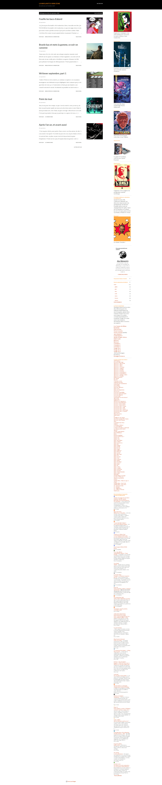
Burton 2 (116, 342)
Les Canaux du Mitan (120, 326)
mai (116, 291)
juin (116, 289)
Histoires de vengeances (120, 401)
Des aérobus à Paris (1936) (120, 675)
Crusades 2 (117, 345)
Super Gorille (117, 446)
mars (116, 296)
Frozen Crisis (117, 396)
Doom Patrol (117, 386)
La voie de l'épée (118, 627)
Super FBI (116, 444)
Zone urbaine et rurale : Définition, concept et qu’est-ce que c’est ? (122, 709)
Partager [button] (41, 36)
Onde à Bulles (117, 719)
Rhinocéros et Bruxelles (119, 513)
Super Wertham (117, 461)
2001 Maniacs (117, 360)
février (116, 298)
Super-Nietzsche (118, 469)
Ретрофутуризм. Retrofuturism (121, 732)
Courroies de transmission (120, 383)
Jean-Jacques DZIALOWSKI (120, 547)
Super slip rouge (118, 454)
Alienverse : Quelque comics (120, 374)
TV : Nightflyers (117, 488)
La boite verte (117, 764)
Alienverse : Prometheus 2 (120, 373)
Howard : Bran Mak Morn (120, 402)
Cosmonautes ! (118, 335)
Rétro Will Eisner (118, 432)
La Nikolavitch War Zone (49, 3)
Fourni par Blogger (71, 781)
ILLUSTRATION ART (119, 597)
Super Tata (116, 458)
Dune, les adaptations (119, 389)
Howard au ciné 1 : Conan (120, 406)
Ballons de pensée (118, 377)
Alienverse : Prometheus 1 (120, 372)
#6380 (115, 564)
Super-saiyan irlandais (119, 471)
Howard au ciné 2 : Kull (119, 407)
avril (116, 293)
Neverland (116, 563)
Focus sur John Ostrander (120, 393)
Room (115, 548)
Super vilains (117, 460)
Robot (115, 434)
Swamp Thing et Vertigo (119, 475)
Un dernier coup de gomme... (121, 608)
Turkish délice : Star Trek (120, 483)
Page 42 (116, 707)
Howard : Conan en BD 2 (120, 405)
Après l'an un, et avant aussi (53, 124)
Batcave (116, 379)
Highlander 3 (117, 400)
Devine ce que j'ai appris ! (120, 661)
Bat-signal (116, 378)
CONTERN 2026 (118, 610)
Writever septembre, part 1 (52, 73)
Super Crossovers (118, 442)
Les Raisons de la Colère (119, 429)
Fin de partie (117, 651)
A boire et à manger (118, 695)
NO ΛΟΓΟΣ (116, 752)
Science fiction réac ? (119, 436)
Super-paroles (117, 470)
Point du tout (45, 99)
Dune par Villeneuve (118, 387)
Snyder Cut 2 (117, 439)
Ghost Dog (116, 398)
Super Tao (116, 455)
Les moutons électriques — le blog (122, 650)
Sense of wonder (118, 640)
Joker (115, 421)
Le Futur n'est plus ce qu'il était (121, 427)
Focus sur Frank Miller (119, 392)
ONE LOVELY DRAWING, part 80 (122, 598)
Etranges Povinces (119, 356)
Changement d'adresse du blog (121, 687)
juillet (116, 286)
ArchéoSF (116, 674)
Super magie (117, 449)
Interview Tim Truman (119, 420)
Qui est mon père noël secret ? (121, 721)
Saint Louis (117, 339)
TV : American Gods (118, 485)
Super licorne (117, 448)
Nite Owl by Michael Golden (120, 524)
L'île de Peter (117, 329)
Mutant (115, 430)
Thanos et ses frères (119, 478)
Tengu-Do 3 (117, 351)
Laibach (116, 424)
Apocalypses (117, 334)
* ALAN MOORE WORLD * (120, 523)
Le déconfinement (118, 754)
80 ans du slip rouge (118, 362)
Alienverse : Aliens (118, 366)
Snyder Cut (116, 437)
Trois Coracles (118, 332)
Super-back (116, 464)
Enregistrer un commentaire (52, 36)
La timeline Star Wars (119, 422)
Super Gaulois (117, 445)
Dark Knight (117, 384)
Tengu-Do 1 (117, 348)
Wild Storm (116, 490)
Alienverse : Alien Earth (119, 363)
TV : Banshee (117, 487)
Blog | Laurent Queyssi (119, 639)
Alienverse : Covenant (119, 367)
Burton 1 (116, 340)
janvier (116, 300)
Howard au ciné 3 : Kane (119, 408)
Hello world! (117, 745)
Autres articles (78, 147)
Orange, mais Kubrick (119, 431)
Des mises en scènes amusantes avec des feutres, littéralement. (121, 766)
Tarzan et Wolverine (119, 477)
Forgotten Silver (118, 743)
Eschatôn (116, 328)
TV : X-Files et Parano (119, 489)
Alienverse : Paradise (119, 369)
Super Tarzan (117, 456)
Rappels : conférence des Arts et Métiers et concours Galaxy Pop (122, 663)
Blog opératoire (118, 511)
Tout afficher (98, 13)
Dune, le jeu (116, 388)
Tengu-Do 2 (117, 350)
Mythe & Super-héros (120, 337)
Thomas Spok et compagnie (120, 685)
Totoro (115, 479)
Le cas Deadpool (118, 426)
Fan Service (116, 391)
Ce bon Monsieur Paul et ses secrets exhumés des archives (121, 536)
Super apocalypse (118, 440)
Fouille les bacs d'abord (50, 19)
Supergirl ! (116, 474)
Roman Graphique (118, 435)
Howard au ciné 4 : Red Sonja (121, 410)
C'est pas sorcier (118, 381)
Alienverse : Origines (119, 368)
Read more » (79, 36)
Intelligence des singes (119, 417)
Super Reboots (117, 451)
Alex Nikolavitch (122, 261)
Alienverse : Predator (119, 371)
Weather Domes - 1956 (119, 733)
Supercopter (117, 473)
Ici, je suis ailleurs (118, 552)
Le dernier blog (117, 574)
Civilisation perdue (118, 382)
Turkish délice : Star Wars (120, 484)
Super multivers (117, 450)
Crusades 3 (117, 346)
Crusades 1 (117, 343)
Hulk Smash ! (117, 415)
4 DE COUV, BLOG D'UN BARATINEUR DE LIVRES (120, 614)
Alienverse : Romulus (119, 376)
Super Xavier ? (117, 463)
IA (114, 416)
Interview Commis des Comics (121, 418)
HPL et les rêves (118, 413)
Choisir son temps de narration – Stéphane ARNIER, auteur (122, 498)
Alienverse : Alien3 (118, 364)
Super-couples (117, 468)
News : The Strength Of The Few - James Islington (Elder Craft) (122, 617)
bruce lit (116, 587)
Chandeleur (116, 697)
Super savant (117, 453)
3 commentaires (49, 116)
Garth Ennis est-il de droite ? (121, 397)
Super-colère (117, 466)
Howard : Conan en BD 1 (119, 403)
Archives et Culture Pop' (119, 534)
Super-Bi (116, 465)
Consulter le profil (123, 274)
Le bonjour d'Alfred (118, 425)
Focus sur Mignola (118, 395)
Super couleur (117, 441)
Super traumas (117, 459)
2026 (115, 284)
